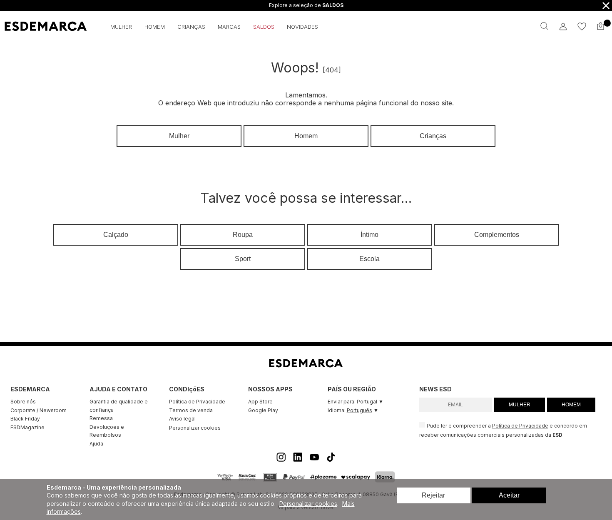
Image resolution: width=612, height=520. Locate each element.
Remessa (101, 418)
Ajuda (96, 443)
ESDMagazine (27, 427)
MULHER (519, 405)
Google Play (263, 410)
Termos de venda (191, 410)
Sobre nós (23, 401)
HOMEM (571, 405)
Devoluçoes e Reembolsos (107, 431)
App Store (260, 401)
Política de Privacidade (197, 401)
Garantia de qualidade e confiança (119, 405)
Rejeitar (433, 495)
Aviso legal (182, 419)
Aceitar (509, 495)
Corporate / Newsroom (38, 410)
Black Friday (25, 419)
